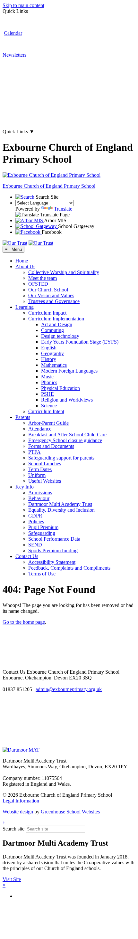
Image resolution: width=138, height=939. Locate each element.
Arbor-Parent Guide (48, 423)
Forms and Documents (51, 446)
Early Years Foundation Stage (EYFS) (79, 342)
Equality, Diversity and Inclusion (61, 510)
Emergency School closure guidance (65, 440)
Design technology (60, 336)
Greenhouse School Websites (70, 811)
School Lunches (44, 463)
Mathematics (54, 365)
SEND (35, 544)
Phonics (49, 382)
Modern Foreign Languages (69, 371)
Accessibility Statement (51, 562)
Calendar (13, 33)
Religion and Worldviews (67, 400)
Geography (52, 353)
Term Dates (40, 469)
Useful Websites (44, 481)
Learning (24, 307)
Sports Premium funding (53, 550)
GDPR (35, 515)
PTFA (34, 452)
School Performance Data (54, 539)
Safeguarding (41, 533)
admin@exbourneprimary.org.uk (69, 689)
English (48, 347)
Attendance (39, 429)
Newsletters (14, 55)
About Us (25, 266)
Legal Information (21, 800)
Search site (13, 828)
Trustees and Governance (54, 301)
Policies (36, 521)
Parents (22, 417)
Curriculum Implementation (56, 318)
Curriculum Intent (46, 411)
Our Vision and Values (51, 295)
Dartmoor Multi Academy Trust (60, 504)
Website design (18, 811)
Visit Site (12, 879)
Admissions (40, 492)
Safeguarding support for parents (61, 457)
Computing (52, 330)
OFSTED (38, 284)
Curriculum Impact (47, 313)
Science (49, 405)
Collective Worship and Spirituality (63, 272)
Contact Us (26, 556)
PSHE (47, 394)
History (48, 359)
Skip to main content (23, 5)
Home (21, 260)
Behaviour (38, 498)
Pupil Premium (43, 527)
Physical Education (60, 388)
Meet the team (42, 278)
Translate (63, 209)
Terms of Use (42, 573)
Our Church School (48, 289)
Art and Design (56, 324)
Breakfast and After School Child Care (67, 434)
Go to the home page (24, 622)
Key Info (24, 486)
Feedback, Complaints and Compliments (69, 568)
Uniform (37, 475)
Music (47, 376)
